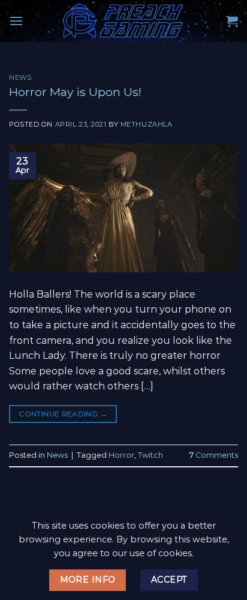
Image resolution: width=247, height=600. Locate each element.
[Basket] (232, 21)
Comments (213, 455)
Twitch (150, 455)
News (20, 77)
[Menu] (16, 20)
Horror (121, 455)
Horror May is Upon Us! (75, 92)
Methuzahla (147, 124)
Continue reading (63, 413)
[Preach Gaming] (123, 21)
